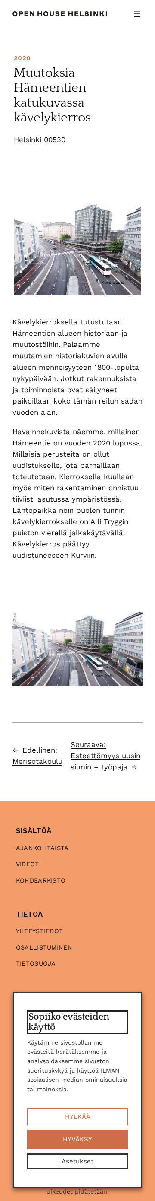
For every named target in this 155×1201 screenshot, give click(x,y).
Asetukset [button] (77, 1161)
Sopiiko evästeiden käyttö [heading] (68, 1022)
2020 (22, 57)
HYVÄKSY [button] (77, 1139)
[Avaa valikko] (137, 14)
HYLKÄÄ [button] (77, 1117)
